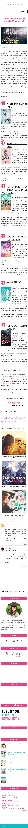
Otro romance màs (7, 800)
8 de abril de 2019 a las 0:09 (10, 550)
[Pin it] (15, 412)
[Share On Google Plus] (12, 412)
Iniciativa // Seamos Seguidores (16, 744)
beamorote (8, 548)
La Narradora (9, 826)
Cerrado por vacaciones (14, 778)
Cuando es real (16, 288)
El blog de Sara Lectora (8, 804)
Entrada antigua (20, 591)
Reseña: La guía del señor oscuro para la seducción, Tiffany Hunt (12, 794)
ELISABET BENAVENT (12, 420)
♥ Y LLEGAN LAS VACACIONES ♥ (10, 802)
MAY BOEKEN (13, 421)
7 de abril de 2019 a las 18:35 (11, 527)
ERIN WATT (22, 420)
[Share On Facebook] (9, 412)
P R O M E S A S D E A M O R (9, 797)
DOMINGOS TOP (8, 418)
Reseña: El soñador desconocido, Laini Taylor (13, 808)
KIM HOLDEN (4, 421)
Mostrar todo (24, 810)
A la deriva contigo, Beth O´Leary (10, 805)
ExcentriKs (5, 807)
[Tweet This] (6, 412)
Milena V (7, 525)
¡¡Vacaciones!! (6, 798)
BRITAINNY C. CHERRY (12, 417)
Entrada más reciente (8, 591)
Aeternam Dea (6, 792)
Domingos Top (9, 53)
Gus (25, 244)
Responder (24, 544)
